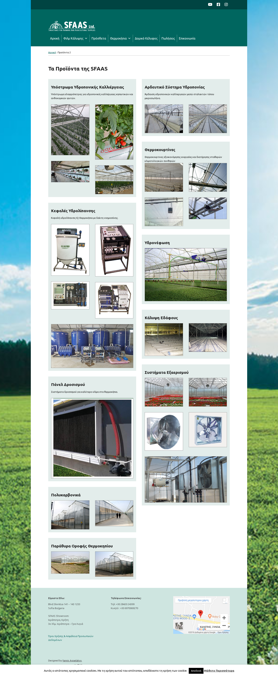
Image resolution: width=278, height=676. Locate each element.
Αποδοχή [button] (196, 670)
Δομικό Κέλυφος (146, 38)
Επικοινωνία (187, 38)
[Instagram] (226, 4)
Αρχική (54, 38)
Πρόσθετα (99, 38)
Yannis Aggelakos (72, 660)
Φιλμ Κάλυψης (73, 38)
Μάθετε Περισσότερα (219, 670)
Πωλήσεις (168, 38)
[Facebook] (218, 4)
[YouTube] (211, 4)
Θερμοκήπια (118, 38)
